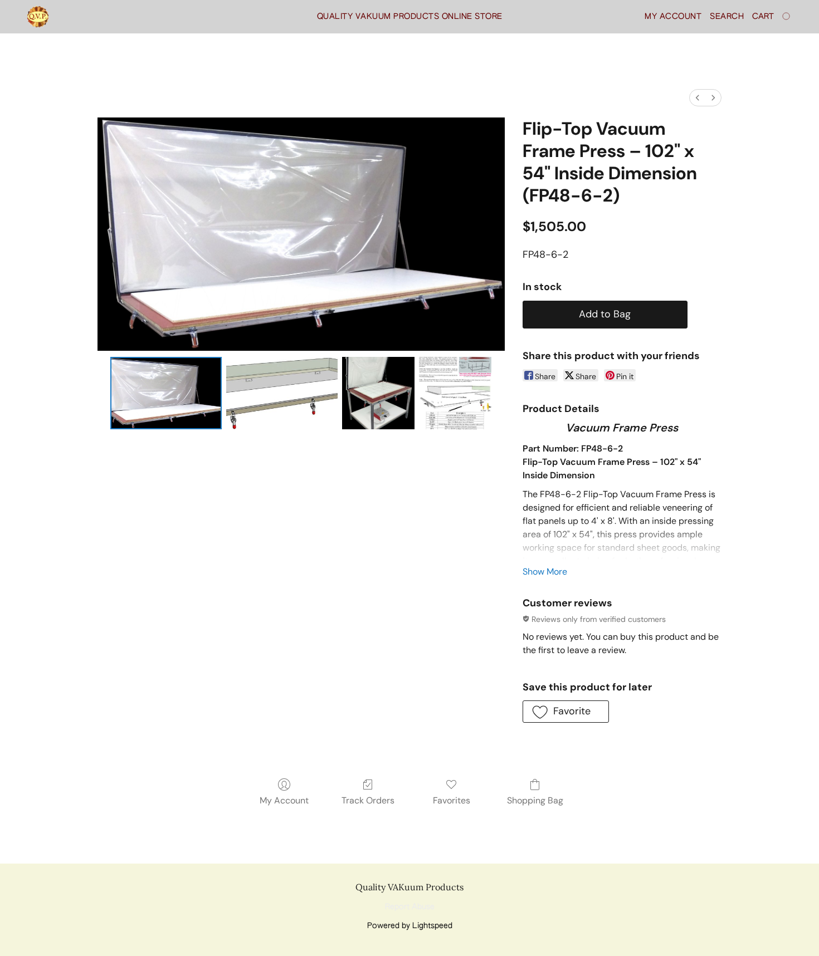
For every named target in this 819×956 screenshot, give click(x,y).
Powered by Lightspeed (409, 926)
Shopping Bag (535, 800)
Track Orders (368, 800)
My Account (284, 800)
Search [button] (727, 17)
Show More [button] (545, 571)
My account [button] (673, 17)
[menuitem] (697, 98)
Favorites (451, 800)
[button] (38, 17)
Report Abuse (410, 907)
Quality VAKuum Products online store (410, 17)
